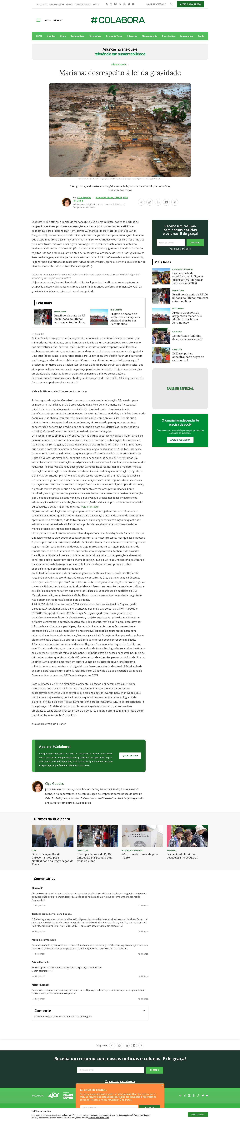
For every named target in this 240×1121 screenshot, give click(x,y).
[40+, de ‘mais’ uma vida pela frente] (142, 835)
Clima (63, 36)
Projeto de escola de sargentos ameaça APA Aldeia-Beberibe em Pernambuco (125, 319)
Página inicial (118, 64)
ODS (47, 20)
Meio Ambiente (149, 36)
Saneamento (186, 36)
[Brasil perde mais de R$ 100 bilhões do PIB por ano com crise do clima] (43, 317)
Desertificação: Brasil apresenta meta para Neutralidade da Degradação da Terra (52, 859)
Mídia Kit (69, 4)
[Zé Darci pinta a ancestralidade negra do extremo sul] (161, 355)
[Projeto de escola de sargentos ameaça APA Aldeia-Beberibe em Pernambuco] (99, 317)
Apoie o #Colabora (190, 4)
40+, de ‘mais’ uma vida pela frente (140, 855)
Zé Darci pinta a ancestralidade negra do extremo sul (188, 357)
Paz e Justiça (168, 36)
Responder (40, 905)
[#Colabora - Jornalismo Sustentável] (118, 20)
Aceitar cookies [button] (197, 1114)
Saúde (201, 36)
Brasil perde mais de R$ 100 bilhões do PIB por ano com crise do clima (69, 319)
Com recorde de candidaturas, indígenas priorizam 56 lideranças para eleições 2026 (188, 278)
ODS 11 (118, 197)
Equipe (96, 4)
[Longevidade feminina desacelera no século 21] (161, 336)
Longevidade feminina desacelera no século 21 (187, 337)
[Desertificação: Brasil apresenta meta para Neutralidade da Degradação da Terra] (52, 835)
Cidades (51, 36)
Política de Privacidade (98, 1118)
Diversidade (95, 36)
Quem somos (41, 4)
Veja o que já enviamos (180, 248)
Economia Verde (114, 36)
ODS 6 (80, 200)
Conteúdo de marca (83, 4)
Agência (56, 4)
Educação (132, 36)
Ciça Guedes (84, 197)
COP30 (39, 36)
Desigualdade (77, 36)
